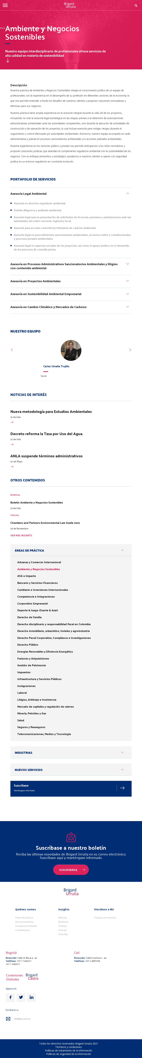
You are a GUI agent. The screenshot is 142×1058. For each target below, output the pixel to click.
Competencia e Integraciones (36, 596)
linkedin (31, 997)
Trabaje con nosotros (105, 918)
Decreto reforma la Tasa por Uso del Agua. (46, 433)
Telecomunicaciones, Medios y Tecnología (44, 734)
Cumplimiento (22, 930)
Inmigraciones (26, 685)
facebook (10, 997)
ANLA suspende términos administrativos (46, 455)
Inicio (2, 28)
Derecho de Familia (29, 617)
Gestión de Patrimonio (31, 665)
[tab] (71, 194)
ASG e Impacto (26, 575)
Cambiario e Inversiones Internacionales (42, 589)
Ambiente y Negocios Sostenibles (42, 28)
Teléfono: (11, 961)
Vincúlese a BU (104, 909)
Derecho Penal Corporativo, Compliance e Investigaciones (54, 637)
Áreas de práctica (24, 918)
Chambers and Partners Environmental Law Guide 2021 (45, 522)
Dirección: (11, 957)
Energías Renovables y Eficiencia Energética (45, 651)
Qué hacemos (16, 28)
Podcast (62, 930)
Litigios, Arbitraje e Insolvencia (36, 699)
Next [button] (130, 349)
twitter (21, 997)
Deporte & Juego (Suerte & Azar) (37, 610)
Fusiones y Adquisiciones (33, 658)
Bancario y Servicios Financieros (37, 582)
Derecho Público (27, 644)
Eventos (62, 926)
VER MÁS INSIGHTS (21, 535)
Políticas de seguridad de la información (68, 1054)
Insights (64, 909)
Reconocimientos (24, 922)
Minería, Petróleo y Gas (31, 713)
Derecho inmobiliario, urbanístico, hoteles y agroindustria (53, 630)
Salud (20, 720)
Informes (63, 934)
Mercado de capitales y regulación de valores (45, 706)
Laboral (22, 692)
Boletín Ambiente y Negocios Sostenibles (36, 502)
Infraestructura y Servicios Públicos (39, 679)
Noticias (62, 918)
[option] (71, 359)
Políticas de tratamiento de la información (68, 1050)
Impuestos (23, 672)
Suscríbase (21, 785)
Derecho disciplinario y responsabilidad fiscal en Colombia (54, 624)
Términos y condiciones (68, 1047)
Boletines (63, 922)
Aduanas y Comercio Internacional (39, 562)
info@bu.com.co (22, 1019)
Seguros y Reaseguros (31, 727)
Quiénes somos (25, 909)
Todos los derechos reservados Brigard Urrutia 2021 (68, 1043)
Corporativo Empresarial (32, 603)
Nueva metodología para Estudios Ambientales (51, 411)
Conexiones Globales (26, 926)
